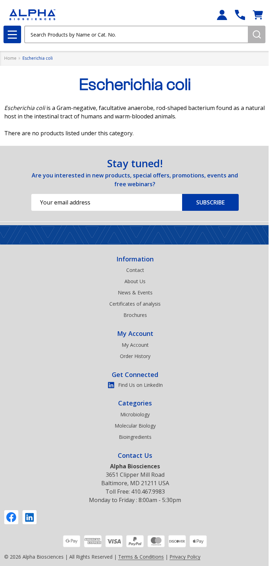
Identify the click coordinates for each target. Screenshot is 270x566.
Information (135, 259)
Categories (135, 403)
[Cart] (258, 15)
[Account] (222, 15)
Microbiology (135, 414)
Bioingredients (135, 437)
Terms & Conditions (141, 556)
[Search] (256, 34)
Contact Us (135, 455)
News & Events (135, 292)
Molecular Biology (135, 425)
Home (10, 58)
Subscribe (210, 202)
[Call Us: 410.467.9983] (240, 15)
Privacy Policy (184, 556)
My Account (135, 333)
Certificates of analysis (135, 303)
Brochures (135, 315)
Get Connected (135, 374)
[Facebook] (11, 517)
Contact (135, 270)
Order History (135, 356)
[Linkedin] (29, 517)
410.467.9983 (148, 491)
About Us (135, 281)
